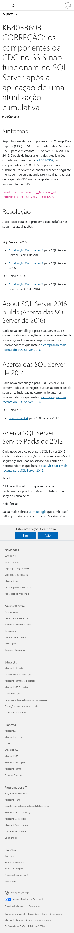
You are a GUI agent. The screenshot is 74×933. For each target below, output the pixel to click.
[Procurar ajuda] (13, 5)
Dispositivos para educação (18, 674)
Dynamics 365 (11, 749)
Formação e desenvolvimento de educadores (26, 699)
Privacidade (33, 913)
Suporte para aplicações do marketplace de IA (27, 805)
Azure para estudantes (15, 712)
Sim (25, 535)
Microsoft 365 (11, 580)
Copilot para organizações (17, 568)
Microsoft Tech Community (17, 812)
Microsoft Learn (12, 799)
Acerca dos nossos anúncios (39, 920)
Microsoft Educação (14, 668)
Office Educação (12, 693)
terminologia (37, 511)
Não (48, 535)
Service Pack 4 (18, 418)
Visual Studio (11, 837)
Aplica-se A (12, 116)
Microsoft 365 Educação (16, 687)
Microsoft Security (13, 737)
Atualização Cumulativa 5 (26, 250)
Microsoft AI (10, 730)
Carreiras (9, 855)
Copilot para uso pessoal (16, 574)
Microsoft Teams (13, 768)
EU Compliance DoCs (15, 926)
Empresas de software (15, 831)
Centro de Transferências (17, 618)
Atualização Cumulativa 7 (26, 284)
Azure (7, 743)
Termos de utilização (52, 913)
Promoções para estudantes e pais (21, 706)
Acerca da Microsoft (14, 862)
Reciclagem (10, 643)
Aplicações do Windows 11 (17, 593)
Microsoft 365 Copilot (15, 762)
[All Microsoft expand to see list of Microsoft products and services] (5, 5)
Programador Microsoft (16, 793)
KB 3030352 (45, 160)
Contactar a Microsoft (15, 913)
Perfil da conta (12, 611)
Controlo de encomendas (17, 637)
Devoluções (10, 630)
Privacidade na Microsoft (16, 874)
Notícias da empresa (14, 868)
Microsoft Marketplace (15, 818)
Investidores (10, 881)
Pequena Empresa (13, 775)
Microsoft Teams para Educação (20, 680)
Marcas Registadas (14, 920)
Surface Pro (10, 555)
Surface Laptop (12, 561)
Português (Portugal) (20, 892)
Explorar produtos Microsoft (18, 587)
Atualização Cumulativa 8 (26, 263)
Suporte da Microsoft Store (18, 624)
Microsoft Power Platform (17, 824)
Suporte (8, 14)
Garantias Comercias (15, 649)
